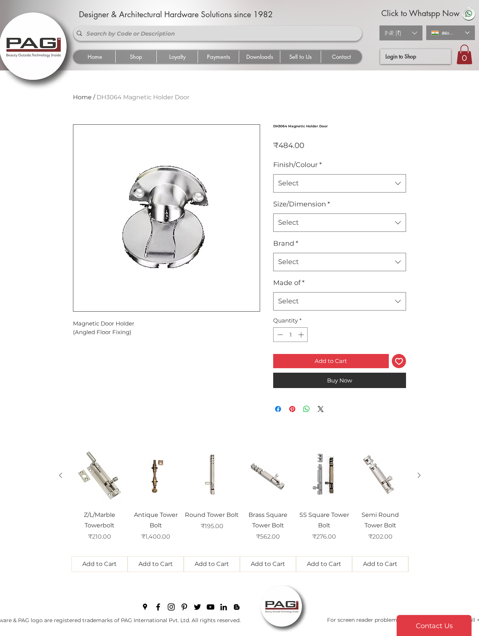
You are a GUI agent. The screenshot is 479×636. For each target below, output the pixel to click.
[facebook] (158, 607)
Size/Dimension (301, 204)
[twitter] (197, 607)
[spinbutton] (290, 335)
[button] (400, 32)
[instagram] (171, 607)
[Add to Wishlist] (399, 361)
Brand (285, 243)
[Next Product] (419, 475)
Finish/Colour (297, 165)
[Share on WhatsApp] (306, 409)
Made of (289, 283)
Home (82, 97)
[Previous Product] (60, 475)
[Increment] (302, 335)
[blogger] (236, 607)
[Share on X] (320, 409)
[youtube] (210, 607)
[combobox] (339, 183)
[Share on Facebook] (278, 409)
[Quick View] (99, 476)
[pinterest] (184, 607)
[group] (240, 509)
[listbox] (400, 32)
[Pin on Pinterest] (292, 409)
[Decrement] (279, 335)
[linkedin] (223, 607)
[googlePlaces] (145, 607)
